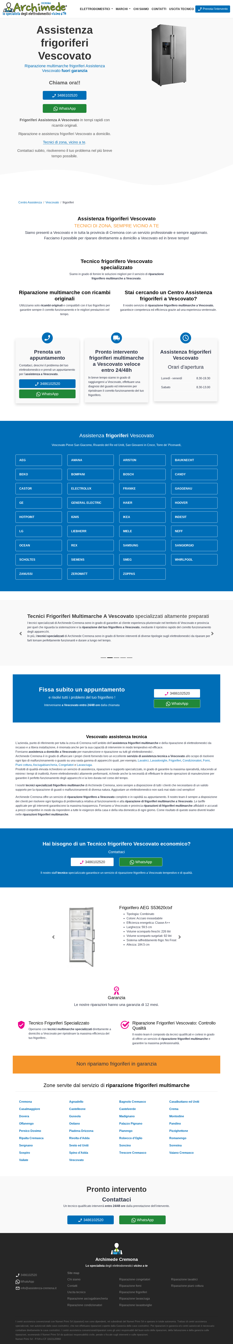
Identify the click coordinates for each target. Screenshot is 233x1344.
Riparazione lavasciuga (134, 1298)
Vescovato (52, 202)
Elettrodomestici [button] (95, 9)
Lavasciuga (84, 764)
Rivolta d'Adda (79, 1138)
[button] (20, 633)
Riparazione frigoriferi (133, 1292)
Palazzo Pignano (130, 1123)
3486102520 (66, 95)
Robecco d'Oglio (130, 1138)
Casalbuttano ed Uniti (184, 1101)
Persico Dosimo (30, 1130)
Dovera (24, 1116)
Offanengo (26, 1123)
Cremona (25, 1101)
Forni (206, 760)
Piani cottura (23, 764)
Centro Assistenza (30, 202)
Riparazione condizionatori (84, 1305)
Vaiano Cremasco (181, 1152)
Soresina (175, 1145)
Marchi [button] (122, 9)
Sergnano (26, 1145)
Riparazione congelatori (134, 1279)
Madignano (127, 1116)
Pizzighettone (178, 1130)
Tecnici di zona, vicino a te (64, 142)
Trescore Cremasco (132, 1152)
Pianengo (126, 1130)
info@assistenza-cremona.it (38, 1288)
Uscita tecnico (181, 9)
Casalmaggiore (29, 1109)
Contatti (159, 9)
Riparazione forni (130, 1285)
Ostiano (74, 1123)
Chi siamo (141, 9)
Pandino (175, 1123)
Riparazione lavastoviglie (135, 1305)
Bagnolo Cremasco (132, 1101)
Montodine (176, 1116)
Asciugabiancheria (45, 764)
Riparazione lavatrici (184, 1279)
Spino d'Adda (78, 1152)
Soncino (125, 1145)
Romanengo (177, 1138)
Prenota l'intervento (215, 8)
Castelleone (77, 1109)
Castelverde (127, 1109)
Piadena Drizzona (81, 1130)
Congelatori (66, 764)
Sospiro (24, 1152)
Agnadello (76, 1101)
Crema (173, 1109)
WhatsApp (67, 108)
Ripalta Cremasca (31, 1138)
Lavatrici (143, 760)
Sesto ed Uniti (78, 1145)
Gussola (75, 1116)
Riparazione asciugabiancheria (87, 1298)
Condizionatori (192, 760)
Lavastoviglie (158, 760)
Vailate (23, 1160)
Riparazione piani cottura (187, 1285)
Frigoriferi (175, 760)
